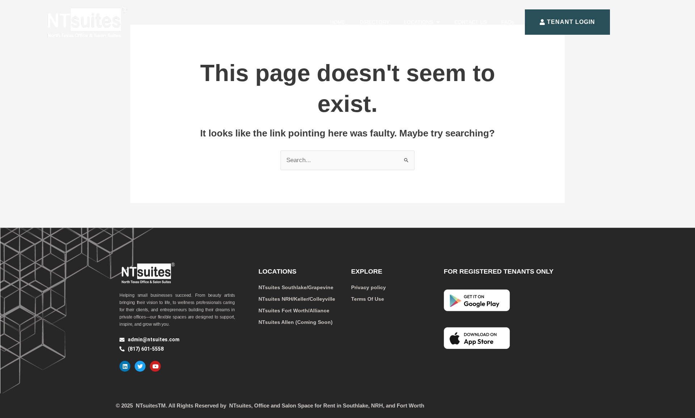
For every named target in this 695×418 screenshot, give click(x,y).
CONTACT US (470, 22)
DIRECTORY (374, 22)
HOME (337, 22)
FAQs (507, 22)
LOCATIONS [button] (418, 22)
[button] (421, 22)
